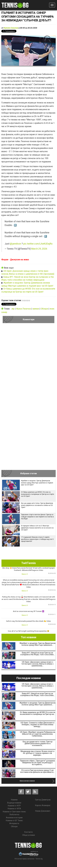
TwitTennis (28, 563)
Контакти (28, 832)
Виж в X (25, 574)
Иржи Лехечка (23, 308)
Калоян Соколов (11, 28)
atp (13, 308)
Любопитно (14, 814)
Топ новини (28, 637)
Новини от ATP (14, 806)
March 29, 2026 (39, 248)
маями (36, 308)
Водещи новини (14, 803)
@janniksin (15, 243)
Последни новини (28, 678)
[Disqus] (28, 361)
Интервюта (14, 823)
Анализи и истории (14, 818)
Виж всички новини (27, 781)
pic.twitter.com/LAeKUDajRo (37, 243)
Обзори (45, 308)
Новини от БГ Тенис (14, 820)
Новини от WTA (14, 808)
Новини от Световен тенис (14, 812)
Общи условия (28, 835)
